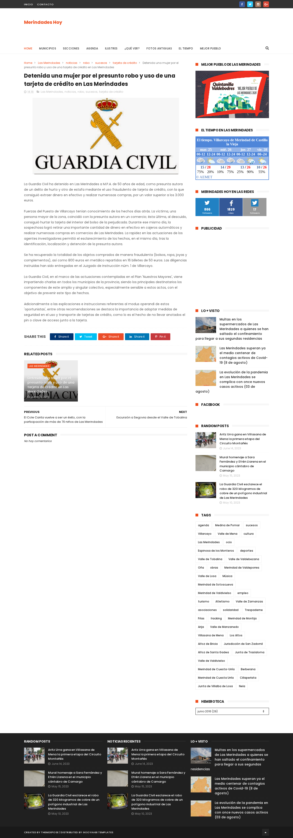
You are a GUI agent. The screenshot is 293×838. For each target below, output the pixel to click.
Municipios (47, 48)
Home (28, 48)
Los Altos (236, 635)
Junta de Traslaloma (249, 652)
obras (214, 568)
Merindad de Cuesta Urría (216, 678)
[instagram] (258, 4)
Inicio (28, 4)
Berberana (248, 669)
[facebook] (242, 4)
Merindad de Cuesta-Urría (216, 669)
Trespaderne (254, 610)
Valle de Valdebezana (243, 559)
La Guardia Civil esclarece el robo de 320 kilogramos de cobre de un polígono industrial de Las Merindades (243, 491)
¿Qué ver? (132, 48)
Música (227, 576)
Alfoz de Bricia (208, 644)
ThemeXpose (50, 832)
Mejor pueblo (210, 48)
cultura (249, 534)
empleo (242, 593)
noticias (71, 63)
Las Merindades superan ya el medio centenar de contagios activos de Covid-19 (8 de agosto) (244, 355)
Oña (201, 568)
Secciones (71, 48)
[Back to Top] (265, 832)
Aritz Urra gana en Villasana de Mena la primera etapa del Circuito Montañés (243, 438)
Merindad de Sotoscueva (215, 584)
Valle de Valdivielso (211, 661)
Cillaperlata (248, 678)
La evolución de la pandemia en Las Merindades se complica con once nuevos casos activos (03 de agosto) (231, 382)
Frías (201, 618)
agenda (203, 525)
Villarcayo (205, 534)
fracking (216, 618)
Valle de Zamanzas (249, 601)
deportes (246, 551)
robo (86, 63)
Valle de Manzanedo (224, 627)
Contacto (45, 4)
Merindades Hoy (43, 22)
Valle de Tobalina (210, 559)
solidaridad (231, 610)
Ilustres (111, 48)
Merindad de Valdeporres (241, 568)
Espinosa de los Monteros (216, 551)
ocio (229, 542)
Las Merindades (49, 63)
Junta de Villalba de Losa (215, 686)
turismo (203, 601)
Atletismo (222, 601)
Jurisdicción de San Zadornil (243, 644)
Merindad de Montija (242, 618)
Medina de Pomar (227, 525)
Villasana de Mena (211, 635)
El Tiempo (186, 48)
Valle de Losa (207, 576)
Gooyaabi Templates (98, 832)
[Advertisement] (185, 25)
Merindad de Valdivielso (214, 593)
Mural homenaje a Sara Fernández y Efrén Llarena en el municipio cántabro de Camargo (243, 464)
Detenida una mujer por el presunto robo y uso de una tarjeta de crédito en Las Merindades (50, 385)
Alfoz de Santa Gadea (213, 652)
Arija (201, 627)
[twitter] (250, 4)
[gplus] (266, 4)
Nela (242, 686)
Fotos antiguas (159, 48)
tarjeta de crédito (125, 63)
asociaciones (207, 610)
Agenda (92, 48)
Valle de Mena (227, 534)
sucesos (101, 63)
